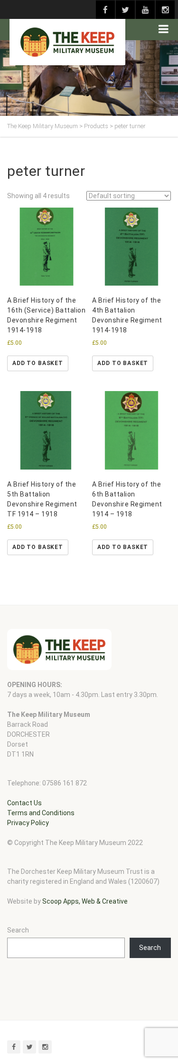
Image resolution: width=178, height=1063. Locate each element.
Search (18, 930)
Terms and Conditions (41, 813)
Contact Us (24, 803)
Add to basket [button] (37, 363)
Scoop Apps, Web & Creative (85, 901)
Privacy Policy (28, 823)
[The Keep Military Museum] (67, 42)
